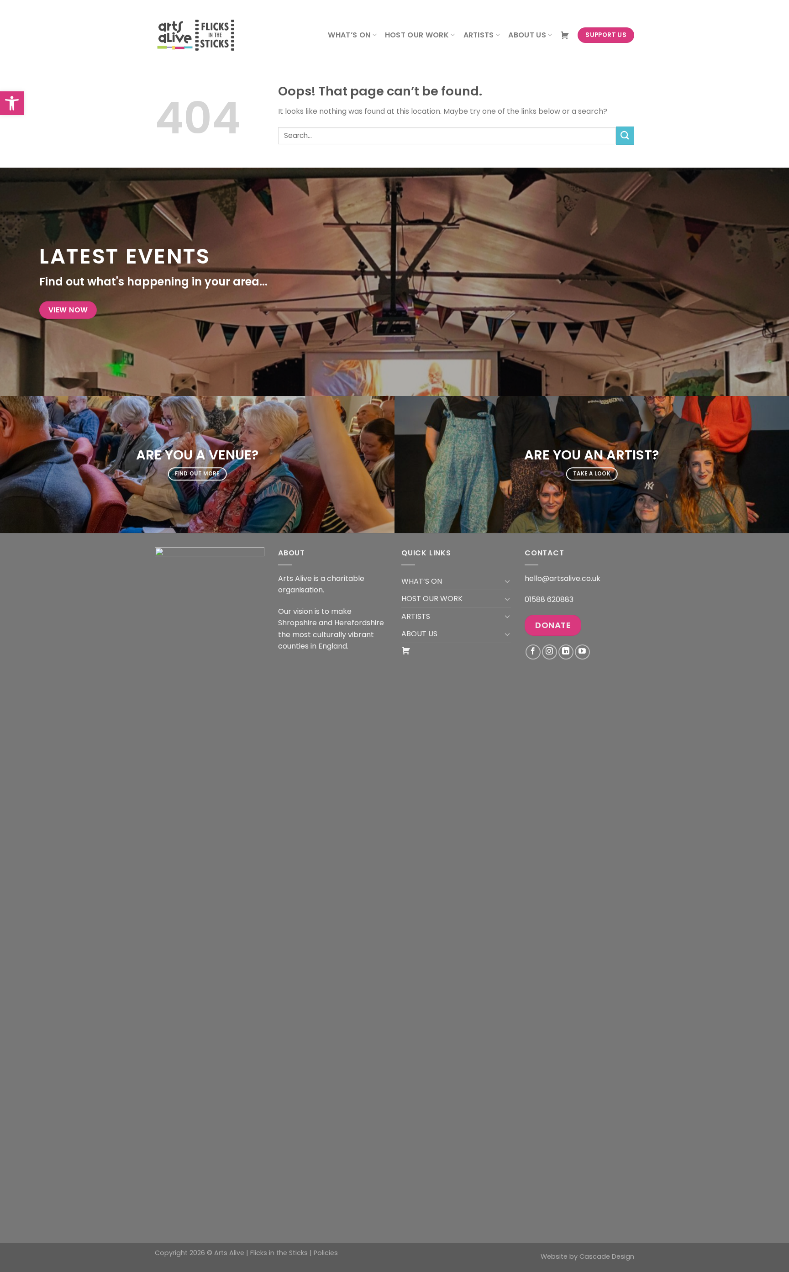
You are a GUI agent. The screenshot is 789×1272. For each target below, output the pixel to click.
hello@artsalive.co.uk (562, 578)
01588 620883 (549, 599)
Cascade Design (606, 1256)
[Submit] (625, 135)
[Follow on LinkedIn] (565, 652)
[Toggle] (507, 580)
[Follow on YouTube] (582, 652)
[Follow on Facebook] (533, 652)
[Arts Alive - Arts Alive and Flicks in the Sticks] (200, 35)
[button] (12, 103)
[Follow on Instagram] (549, 652)
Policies (326, 1252)
